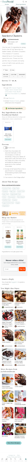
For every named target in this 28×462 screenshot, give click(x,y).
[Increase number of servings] (15, 81)
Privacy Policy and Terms (14, 457)
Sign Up (22, 269)
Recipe (7, 4)
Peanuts (11, 98)
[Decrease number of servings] (13, 81)
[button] (25, 238)
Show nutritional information (11, 185)
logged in (14, 282)
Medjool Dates (14, 101)
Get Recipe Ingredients (15, 108)
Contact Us (11, 455)
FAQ (18, 455)
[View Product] (6, 95)
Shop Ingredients (21, 4)
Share (6, 70)
